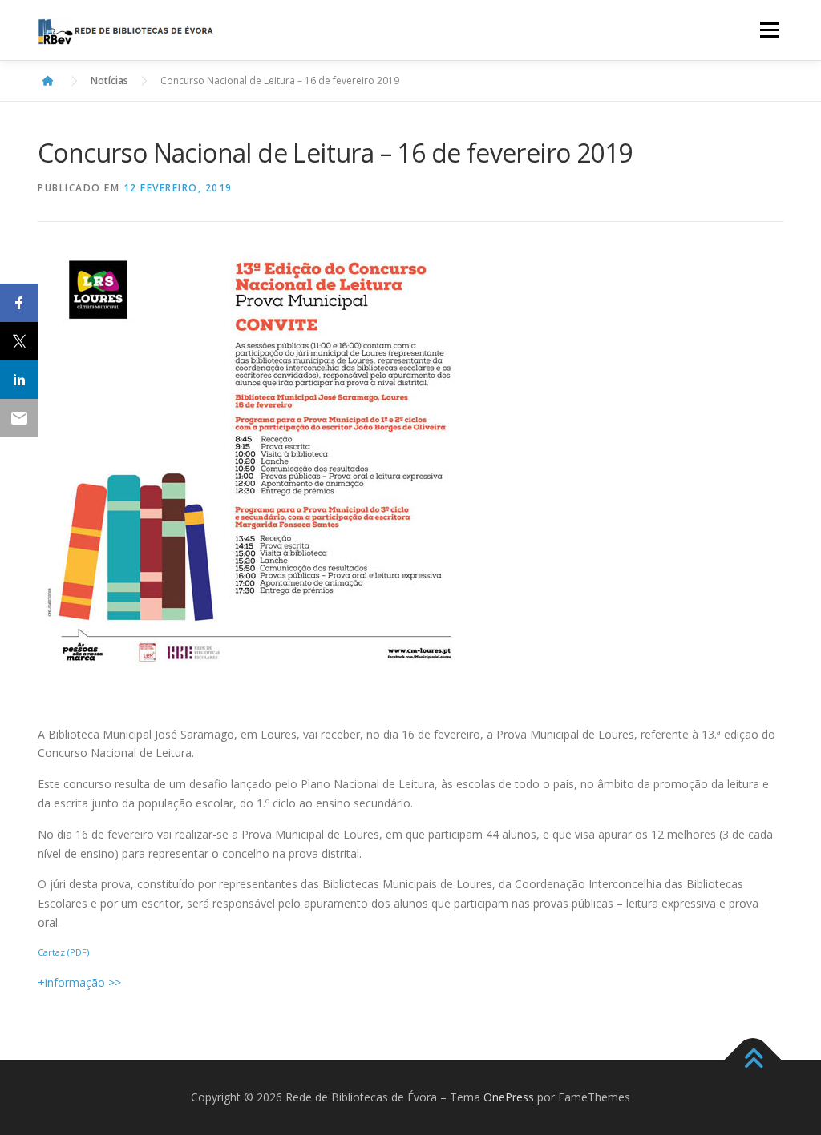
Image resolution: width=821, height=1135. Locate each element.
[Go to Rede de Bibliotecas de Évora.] (48, 80)
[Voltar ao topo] (753, 1060)
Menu (769, 30)
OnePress (508, 1097)
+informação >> (79, 982)
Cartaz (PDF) (63, 952)
